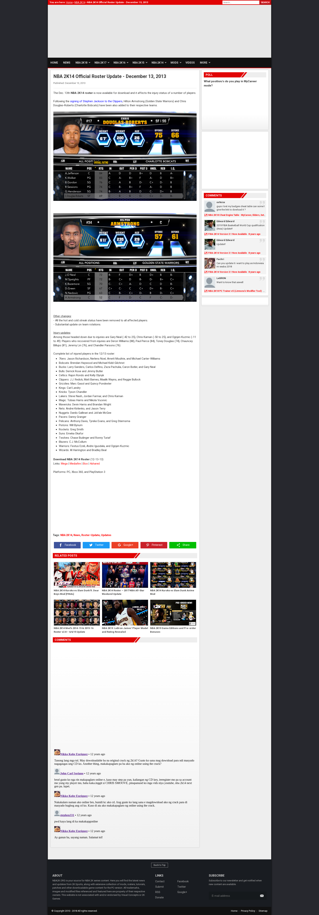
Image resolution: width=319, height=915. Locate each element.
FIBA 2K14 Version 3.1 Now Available (227, 234)
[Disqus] (125, 694)
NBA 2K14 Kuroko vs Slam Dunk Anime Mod (172, 592)
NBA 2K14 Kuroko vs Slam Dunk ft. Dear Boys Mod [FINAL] (76, 592)
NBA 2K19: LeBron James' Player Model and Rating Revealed (125, 630)
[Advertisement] (115, 31)
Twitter (99, 544)
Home (234, 910)
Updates (106, 535)
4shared (95, 463)
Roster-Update (90, 535)
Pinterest (156, 544)
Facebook (70, 544)
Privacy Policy (248, 910)
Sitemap (263, 910)
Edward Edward (225, 221)
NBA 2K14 (66, 535)
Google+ (128, 544)
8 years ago (254, 234)
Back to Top (160, 865)
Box (85, 463)
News (76, 535)
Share (186, 544)
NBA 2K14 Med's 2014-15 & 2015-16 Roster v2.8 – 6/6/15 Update (73, 630)
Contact (159, 881)
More (203, 62)
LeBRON (221, 278)
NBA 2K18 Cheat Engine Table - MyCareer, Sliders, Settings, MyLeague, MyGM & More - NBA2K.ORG (260, 215)
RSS (157, 892)
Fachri (220, 259)
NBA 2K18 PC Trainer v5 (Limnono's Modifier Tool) (235, 291)
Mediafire (75, 463)
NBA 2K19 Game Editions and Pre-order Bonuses (173, 630)
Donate (159, 897)
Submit (159, 886)
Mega (64, 463)
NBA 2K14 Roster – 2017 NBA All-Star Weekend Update (123, 592)
